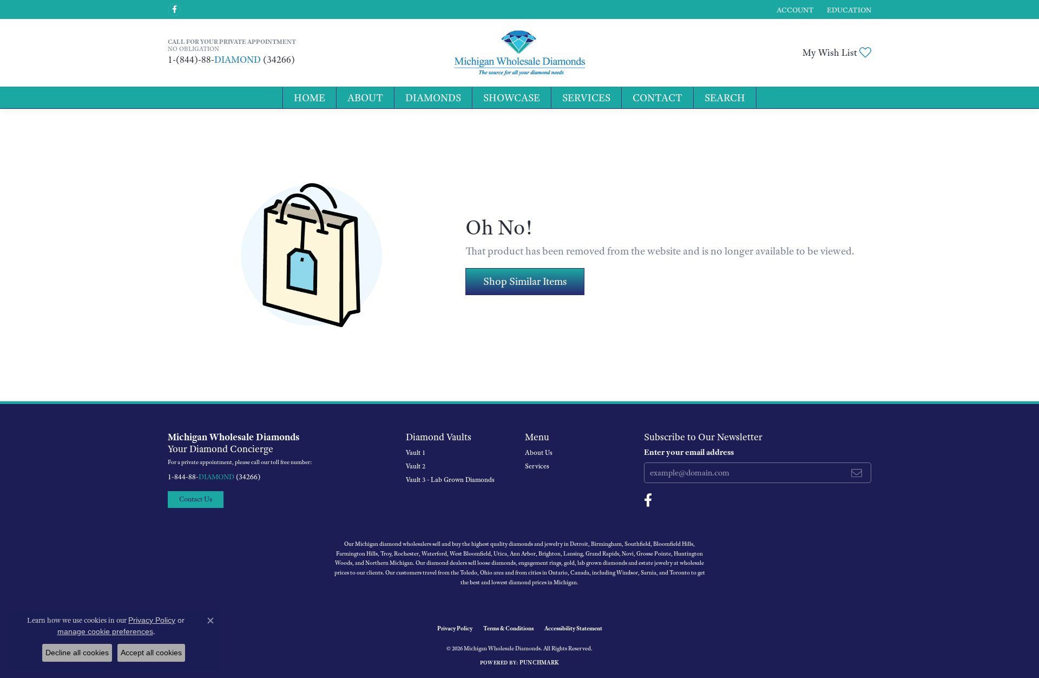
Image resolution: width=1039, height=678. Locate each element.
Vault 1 (415, 452)
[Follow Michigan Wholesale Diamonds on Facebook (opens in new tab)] (174, 9)
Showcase (511, 98)
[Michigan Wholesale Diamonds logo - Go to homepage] (519, 53)
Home (309, 98)
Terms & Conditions (508, 628)
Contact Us (195, 499)
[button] (794, 9)
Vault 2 (415, 466)
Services (586, 98)
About (365, 98)
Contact (657, 98)
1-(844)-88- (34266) (231, 60)
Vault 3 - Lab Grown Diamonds (450, 479)
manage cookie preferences (105, 631)
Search (725, 98)
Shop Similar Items (525, 281)
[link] (848, 9)
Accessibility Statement (573, 628)
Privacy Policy (454, 628)
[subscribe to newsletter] (857, 473)
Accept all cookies (151, 652)
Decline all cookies (77, 652)
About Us (539, 452)
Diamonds (433, 98)
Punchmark (539, 662)
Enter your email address (689, 452)
